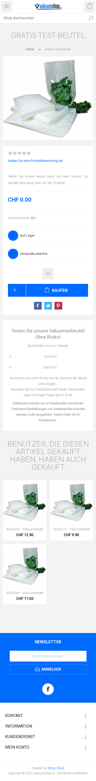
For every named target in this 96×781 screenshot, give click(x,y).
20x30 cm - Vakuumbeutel (24, 529)
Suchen (91, 18)
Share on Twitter (48, 306)
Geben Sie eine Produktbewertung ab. (35, 161)
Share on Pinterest (58, 306)
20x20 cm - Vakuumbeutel (24, 593)
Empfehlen (48, 273)
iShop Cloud (56, 768)
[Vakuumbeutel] (25, 502)
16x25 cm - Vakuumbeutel (71, 529)
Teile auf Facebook (38, 306)
